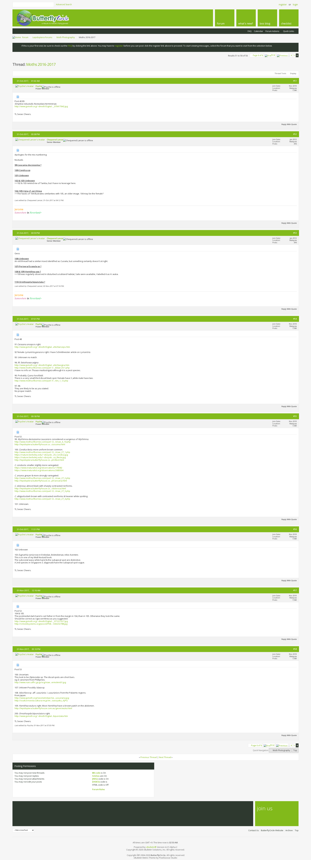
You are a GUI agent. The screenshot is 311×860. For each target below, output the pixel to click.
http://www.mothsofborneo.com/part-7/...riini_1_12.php (41, 380)
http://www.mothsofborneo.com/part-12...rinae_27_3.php (42, 491)
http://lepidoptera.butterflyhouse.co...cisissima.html (40, 444)
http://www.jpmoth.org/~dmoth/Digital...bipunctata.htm (41, 716)
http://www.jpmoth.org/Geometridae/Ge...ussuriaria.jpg (42, 697)
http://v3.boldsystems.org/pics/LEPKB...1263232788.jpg (41, 623)
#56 (295, 529)
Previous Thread (148, 757)
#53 (295, 232)
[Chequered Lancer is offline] (30, 139)
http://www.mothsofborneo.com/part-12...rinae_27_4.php (42, 498)
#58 (295, 648)
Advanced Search (64, 4)
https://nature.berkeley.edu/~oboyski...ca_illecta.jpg (40, 457)
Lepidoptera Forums (42, 37)
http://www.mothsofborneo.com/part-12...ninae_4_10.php (43, 441)
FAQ (250, 31)
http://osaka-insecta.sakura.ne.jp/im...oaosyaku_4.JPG (41, 700)
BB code (96, 772)
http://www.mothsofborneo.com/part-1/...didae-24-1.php (42, 367)
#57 (295, 590)
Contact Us (253, 830)
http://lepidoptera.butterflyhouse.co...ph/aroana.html (41, 480)
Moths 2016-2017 (41, 64)
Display (293, 73)
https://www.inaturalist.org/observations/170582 (38, 467)
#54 (295, 318)
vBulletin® (151, 847)
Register (283, 4)
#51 (295, 80)
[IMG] (95, 778)
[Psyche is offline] (24, 86)
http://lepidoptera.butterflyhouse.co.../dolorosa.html (40, 488)
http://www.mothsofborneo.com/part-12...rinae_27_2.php (42, 478)
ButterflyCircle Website (272, 830)
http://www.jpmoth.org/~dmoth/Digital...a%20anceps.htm (42, 346)
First (273, 55)
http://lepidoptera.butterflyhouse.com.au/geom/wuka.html (43, 708)
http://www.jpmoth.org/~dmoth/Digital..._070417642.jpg (41, 106)
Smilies (96, 775)
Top (295, 750)
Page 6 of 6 (258, 55)
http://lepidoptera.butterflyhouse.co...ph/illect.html (39, 459)
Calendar (258, 31)
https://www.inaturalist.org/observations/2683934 (39, 470)
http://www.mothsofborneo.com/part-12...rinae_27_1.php (42, 452)
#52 (295, 134)
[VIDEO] (96, 781)
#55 (295, 416)
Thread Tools (280, 73)
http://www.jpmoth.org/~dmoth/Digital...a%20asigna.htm (42, 365)
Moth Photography (66, 37)
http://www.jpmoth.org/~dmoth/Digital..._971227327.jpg (41, 621)
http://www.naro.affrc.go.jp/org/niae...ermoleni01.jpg (40, 682)
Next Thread (165, 757)
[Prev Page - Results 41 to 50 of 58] (282, 55)
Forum (25, 37)
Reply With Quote (289, 124)
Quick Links (288, 31)
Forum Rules (98, 789)
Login (295, 4)
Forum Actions (272, 31)
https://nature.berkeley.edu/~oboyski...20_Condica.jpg (41, 454)
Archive (289, 830)
